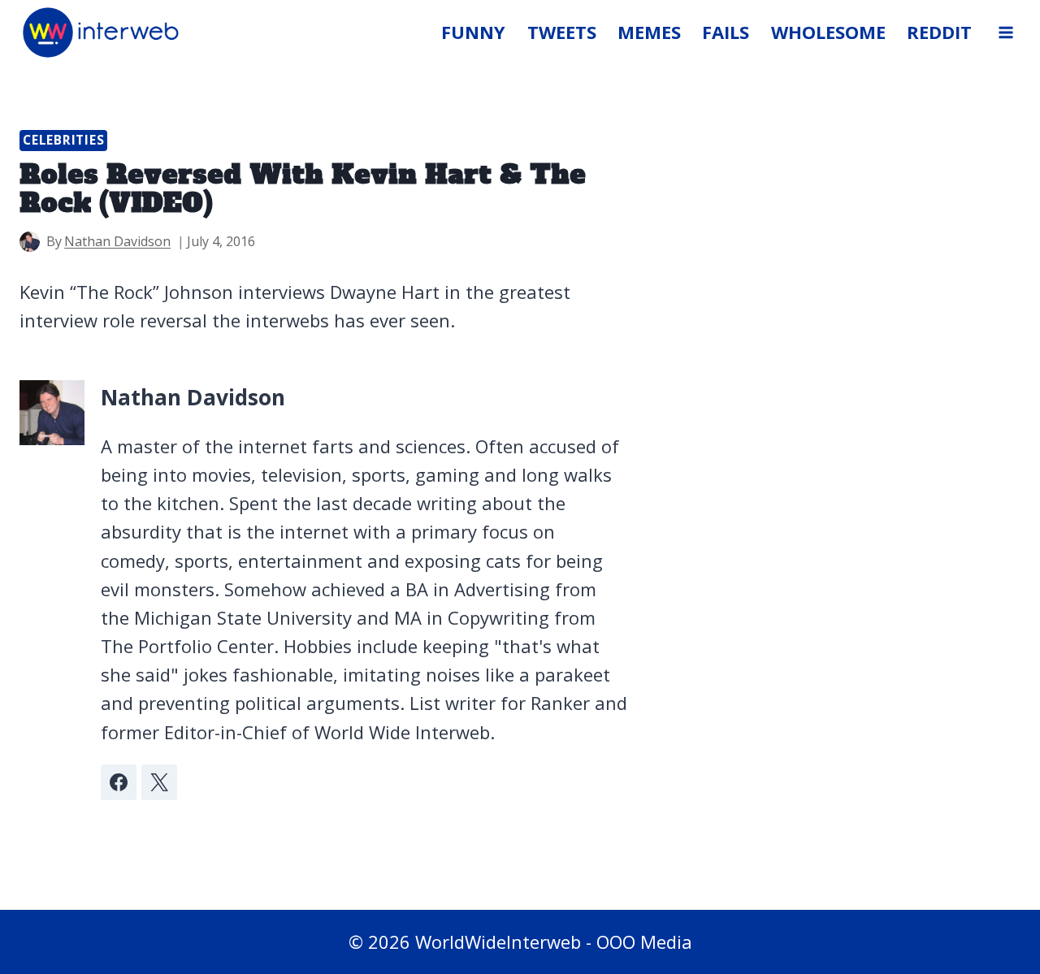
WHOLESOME (828, 31)
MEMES (649, 31)
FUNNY (473, 31)
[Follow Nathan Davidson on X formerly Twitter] (159, 782)
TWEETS (561, 31)
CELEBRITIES (63, 140)
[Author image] (30, 242)
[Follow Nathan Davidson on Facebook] (118, 782)
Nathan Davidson (117, 241)
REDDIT (939, 31)
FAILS (725, 31)
